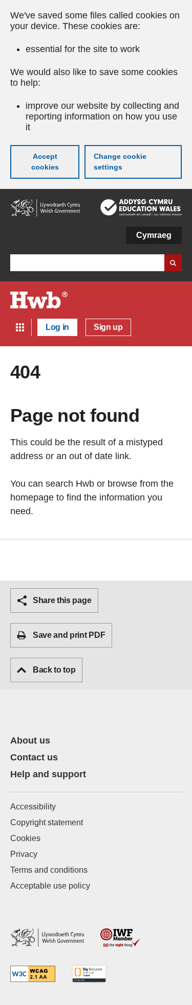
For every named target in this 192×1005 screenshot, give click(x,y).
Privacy (23, 854)
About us (30, 740)
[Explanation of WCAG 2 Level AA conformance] (32, 975)
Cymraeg (154, 235)
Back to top (54, 669)
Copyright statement (46, 822)
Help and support (48, 774)
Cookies (25, 838)
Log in (57, 327)
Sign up (108, 327)
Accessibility (33, 806)
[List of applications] (20, 327)
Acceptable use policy (50, 885)
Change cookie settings (120, 161)
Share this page (62, 600)
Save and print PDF (69, 635)
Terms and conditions (49, 870)
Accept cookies (45, 161)
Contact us (34, 757)
